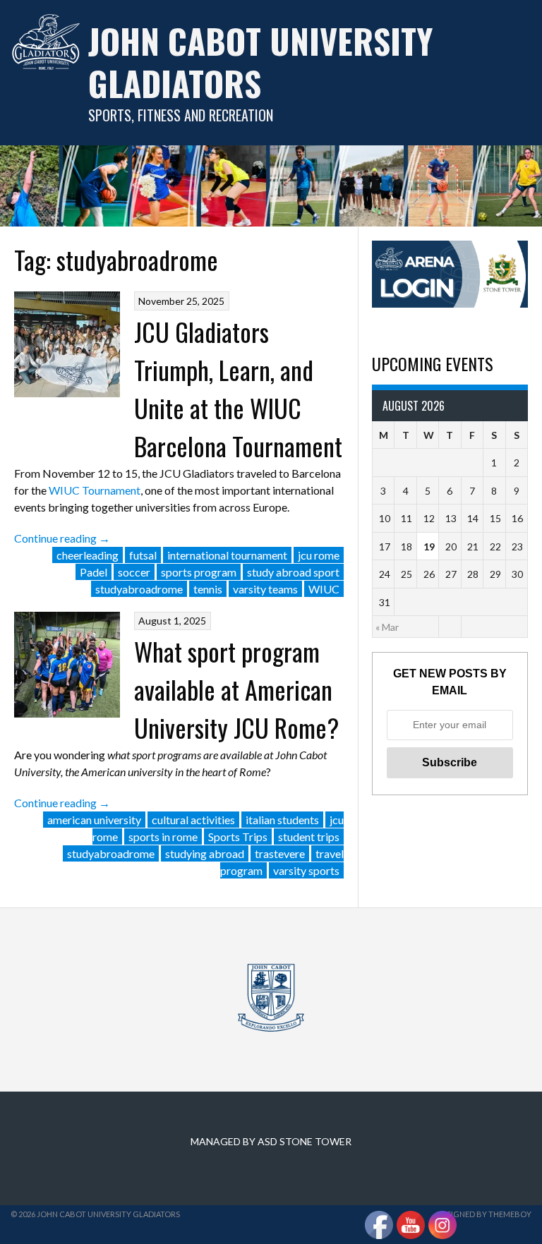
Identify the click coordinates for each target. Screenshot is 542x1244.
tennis (207, 589)
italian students (282, 819)
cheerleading (87, 555)
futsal (143, 555)
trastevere (280, 853)
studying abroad (204, 853)
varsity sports (306, 870)
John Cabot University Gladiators (260, 62)
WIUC (323, 589)
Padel (93, 572)
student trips (308, 836)
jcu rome (318, 555)
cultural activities (193, 819)
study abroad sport (293, 572)
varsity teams (265, 589)
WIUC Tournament (94, 490)
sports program (198, 572)
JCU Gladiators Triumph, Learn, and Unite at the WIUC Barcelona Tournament (238, 388)
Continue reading (62, 538)
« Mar (387, 627)
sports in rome (163, 836)
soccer (134, 572)
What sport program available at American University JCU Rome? (236, 689)
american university (94, 819)
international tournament (227, 555)
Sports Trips (237, 836)
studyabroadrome (139, 589)
